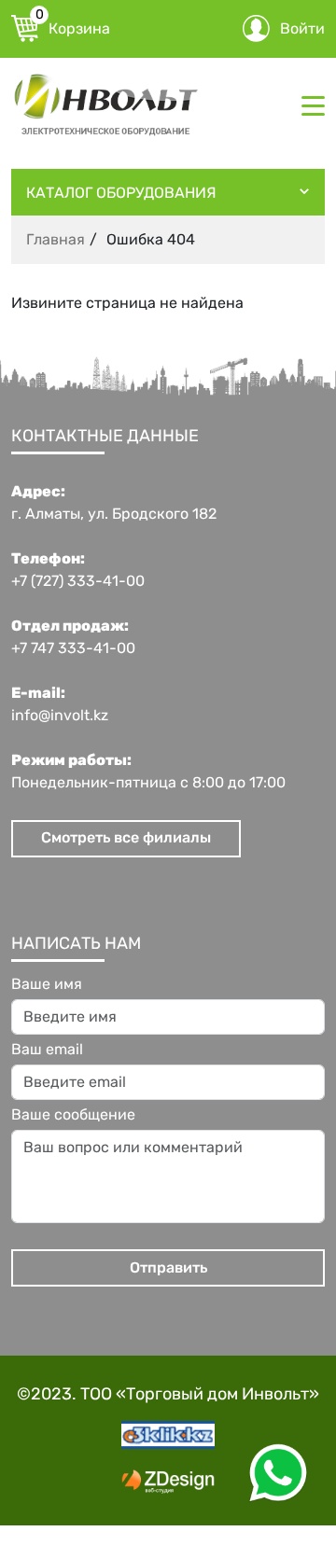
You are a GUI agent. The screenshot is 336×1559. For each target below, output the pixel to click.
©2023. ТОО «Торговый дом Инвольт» (168, 1393)
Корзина (72, 26)
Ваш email (47, 1049)
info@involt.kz (59, 715)
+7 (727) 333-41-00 (78, 581)
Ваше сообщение (73, 1114)
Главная (55, 239)
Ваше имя (46, 984)
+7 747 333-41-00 (73, 648)
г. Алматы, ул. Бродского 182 (114, 514)
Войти (302, 28)
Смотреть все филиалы (126, 837)
